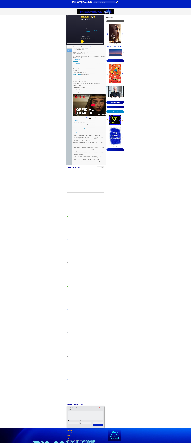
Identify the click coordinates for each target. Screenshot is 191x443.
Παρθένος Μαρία (88, 17)
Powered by (108, 17)
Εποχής (94, 30)
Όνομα (69, 420)
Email (81, 420)
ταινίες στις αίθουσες (115, 60)
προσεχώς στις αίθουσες (115, 107)
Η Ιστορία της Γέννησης (79, 128)
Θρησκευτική (98, 30)
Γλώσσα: (82, 28)
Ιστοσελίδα (95, 420)
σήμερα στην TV (115, 149)
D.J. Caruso (75, 61)
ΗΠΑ (86, 26)
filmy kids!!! (115, 111)
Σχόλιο (69, 409)
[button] (123, 52)
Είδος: (82, 30)
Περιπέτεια (88, 31)
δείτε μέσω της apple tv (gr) (115, 20)
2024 (86, 24)
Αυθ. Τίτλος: (83, 22)
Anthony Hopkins (77, 74)
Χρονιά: (82, 24)
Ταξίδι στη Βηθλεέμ (78, 130)
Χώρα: (82, 26)
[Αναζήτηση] (117, 2)
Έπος (91, 30)
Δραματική (88, 30)
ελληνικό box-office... (115, 102)
